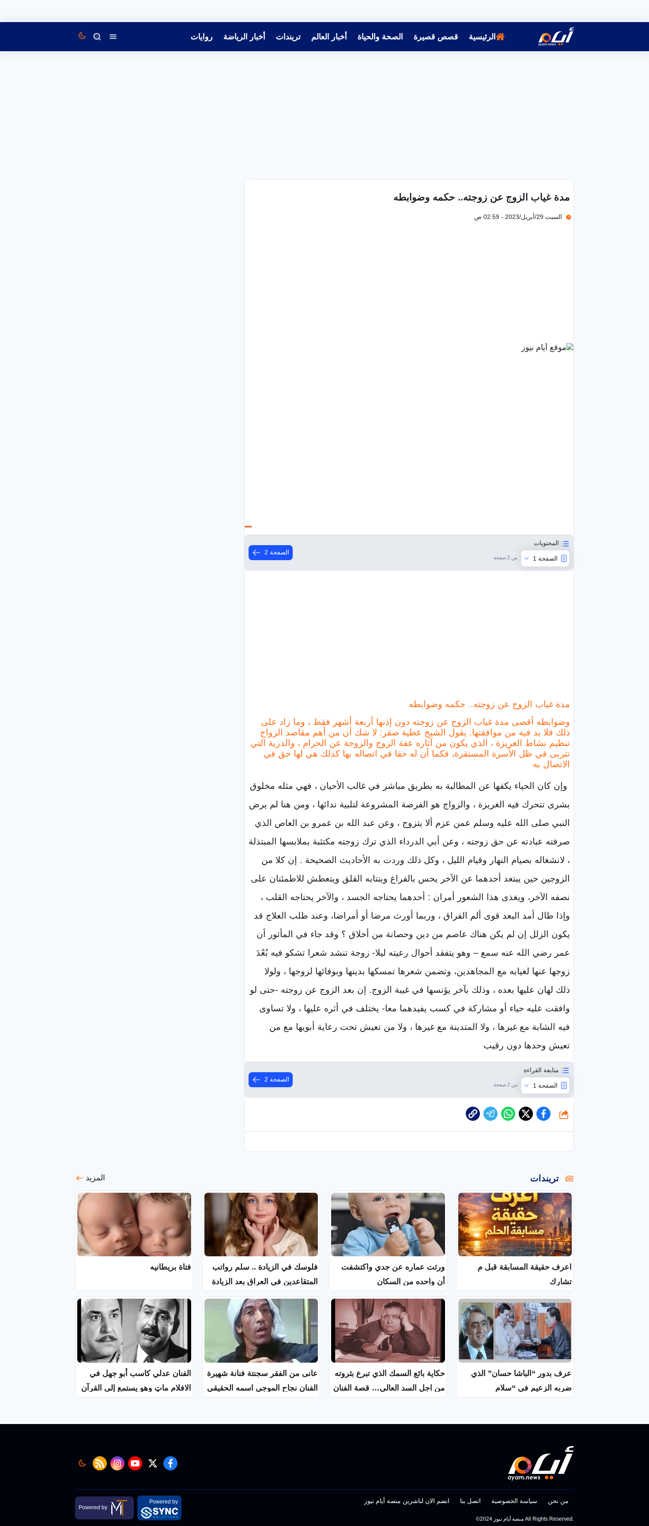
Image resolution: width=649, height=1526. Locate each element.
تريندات (288, 36)
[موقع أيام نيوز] (546, 37)
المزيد (95, 1177)
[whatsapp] (473, 1114)
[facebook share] (543, 1114)
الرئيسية (482, 36)
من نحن (558, 1500)
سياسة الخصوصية (514, 1500)
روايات (202, 36)
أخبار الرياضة (244, 36)
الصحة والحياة (380, 36)
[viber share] (490, 1114)
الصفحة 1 (545, 558)
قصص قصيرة (436, 36)
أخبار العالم (329, 36)
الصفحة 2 (276, 552)
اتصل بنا (470, 1500)
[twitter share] (526, 1114)
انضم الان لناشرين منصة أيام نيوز (406, 1500)
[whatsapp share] (508, 1114)
